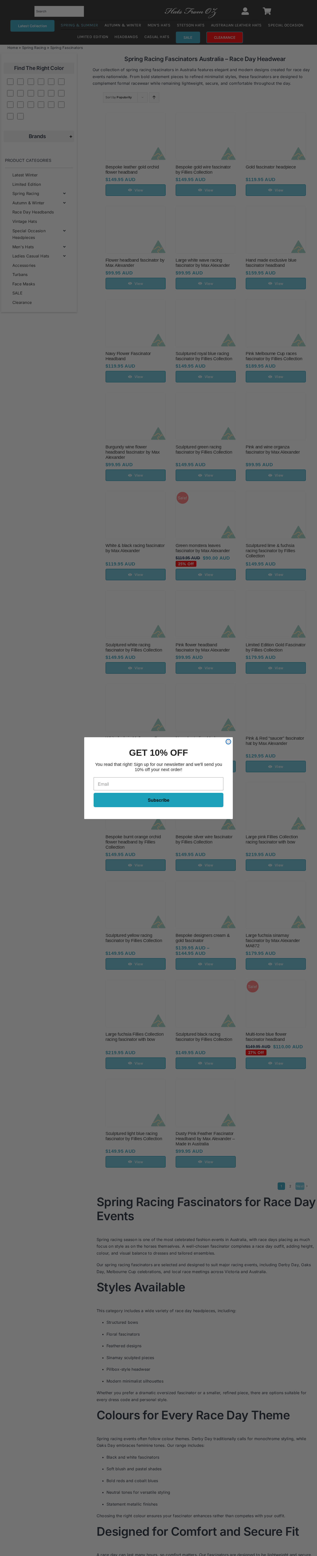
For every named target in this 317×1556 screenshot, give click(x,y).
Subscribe (158, 800)
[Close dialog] (228, 741)
